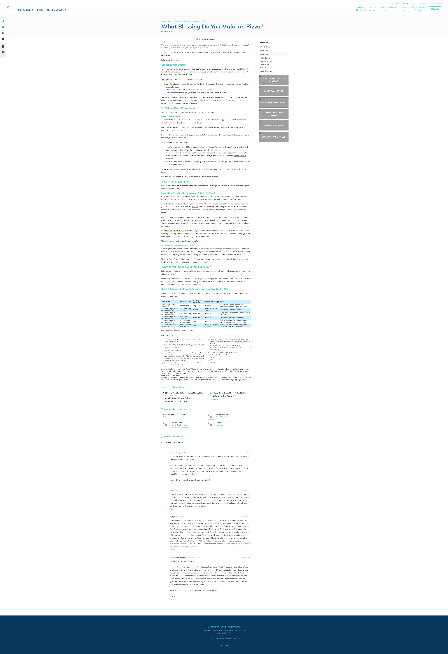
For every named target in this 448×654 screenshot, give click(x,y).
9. (208, 355)
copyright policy (240, 380)
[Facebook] (221, 645)
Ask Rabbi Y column (174, 371)
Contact (434, 3)
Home (391, 3)
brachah (195, 207)
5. (162, 363)
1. (162, 340)
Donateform (403, 8)
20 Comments (185, 427)
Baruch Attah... (177, 423)
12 (200, 284)
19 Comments (167, 417)
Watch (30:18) (175, 427)
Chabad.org (219, 638)
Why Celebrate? (222, 414)
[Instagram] (227, 645)
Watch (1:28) (219, 425)
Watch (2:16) (219, 417)
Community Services (274, 136)
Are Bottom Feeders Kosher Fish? (223, 396)
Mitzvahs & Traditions (181, 21)
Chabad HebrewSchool (418, 8)
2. (162, 344)
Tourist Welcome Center (273, 114)
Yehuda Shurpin (168, 31)
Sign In (404, 3)
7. (208, 346)
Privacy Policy (236, 638)
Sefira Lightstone (170, 41)
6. (208, 340)
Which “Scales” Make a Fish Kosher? (180, 398)
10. (209, 357)
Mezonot (177, 100)
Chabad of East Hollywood (42, 10)
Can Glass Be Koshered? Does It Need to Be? (228, 393)
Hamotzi (178, 103)
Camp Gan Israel (273, 91)
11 (208, 261)
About (398, 3)
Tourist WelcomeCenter (388, 8)
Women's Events (273, 125)
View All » (214, 399)
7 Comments (229, 417)
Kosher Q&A (202, 21)
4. (162, 353)
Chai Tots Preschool (273, 102)
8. (208, 352)
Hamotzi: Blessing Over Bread (175, 414)
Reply (172, 483)
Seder (201, 231)
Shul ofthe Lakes (372, 8)
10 (240, 254)
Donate (435, 8)
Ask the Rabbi (413, 3)
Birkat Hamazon (240, 156)
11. (209, 360)
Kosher (193, 21)
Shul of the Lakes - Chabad (273, 79)
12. (209, 362)
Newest (176, 442)
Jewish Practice (167, 21)
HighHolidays (360, 8)
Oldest (181, 442)
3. (162, 350)
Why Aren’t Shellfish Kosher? (177, 401)
